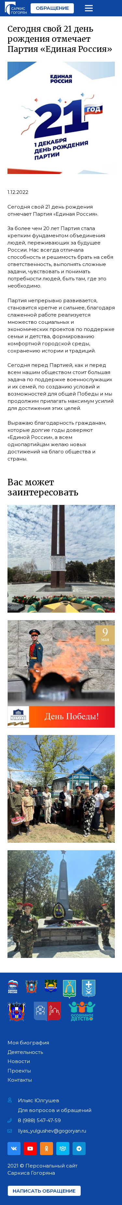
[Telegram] (79, 1148)
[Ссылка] (16, 8)
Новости (18, 1061)
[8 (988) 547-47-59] (12, 1120)
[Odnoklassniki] (46, 1148)
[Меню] (89, 8)
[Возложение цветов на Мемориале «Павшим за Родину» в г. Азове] (61, 559)
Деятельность (25, 1052)
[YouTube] (30, 1148)
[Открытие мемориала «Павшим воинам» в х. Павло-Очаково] (61, 904)
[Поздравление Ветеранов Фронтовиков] (61, 789)
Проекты (19, 1071)
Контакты (19, 1080)
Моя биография (28, 1043)
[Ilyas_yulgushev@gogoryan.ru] (12, 1131)
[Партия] (62, 1148)
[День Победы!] (61, 674)
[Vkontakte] (13, 1148)
